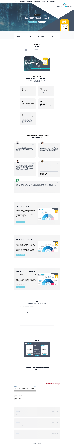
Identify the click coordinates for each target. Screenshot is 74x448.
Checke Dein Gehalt (52, 1)
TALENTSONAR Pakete (22, 1)
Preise (47, 1)
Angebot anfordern (29, 1)
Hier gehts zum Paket (20, 221)
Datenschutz (34, 443)
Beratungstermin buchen (37, 1)
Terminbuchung (42, 21)
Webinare (43, 1)
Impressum (39, 443)
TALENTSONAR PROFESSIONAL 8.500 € (22, 432)
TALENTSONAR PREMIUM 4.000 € (21, 421)
